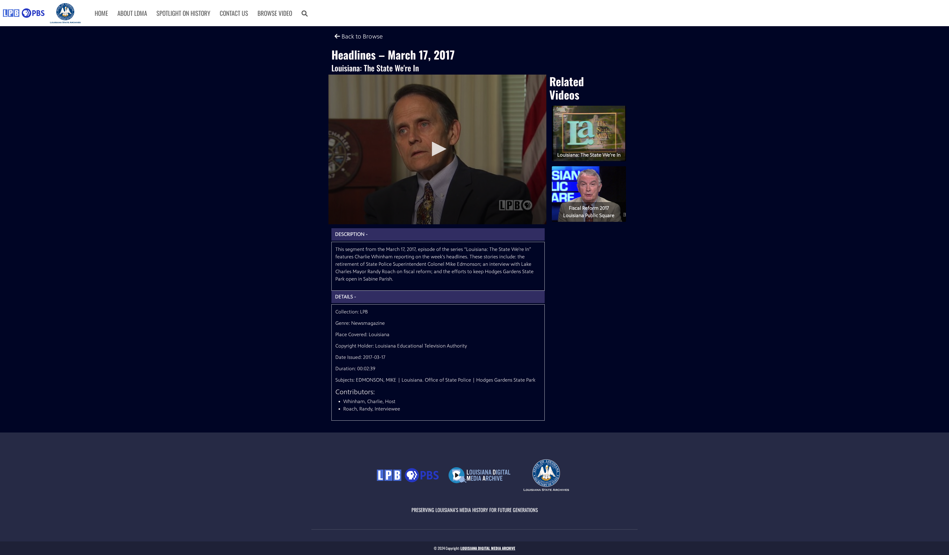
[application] (437, 149)
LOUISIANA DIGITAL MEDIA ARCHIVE (487, 548)
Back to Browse (361, 36)
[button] (305, 13)
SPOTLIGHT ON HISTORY (183, 13)
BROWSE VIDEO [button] (275, 13)
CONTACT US (234, 13)
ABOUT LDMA (132, 13)
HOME (101, 13)
